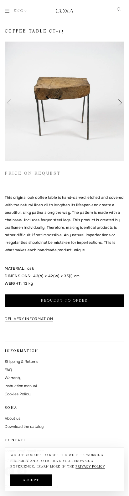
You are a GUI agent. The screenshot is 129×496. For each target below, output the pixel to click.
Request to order (64, 301)
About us (12, 418)
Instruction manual (21, 385)
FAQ (8, 369)
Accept (31, 480)
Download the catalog (24, 426)
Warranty (13, 377)
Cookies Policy (17, 394)
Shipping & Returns (21, 361)
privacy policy (90, 466)
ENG (18, 11)
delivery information (29, 318)
